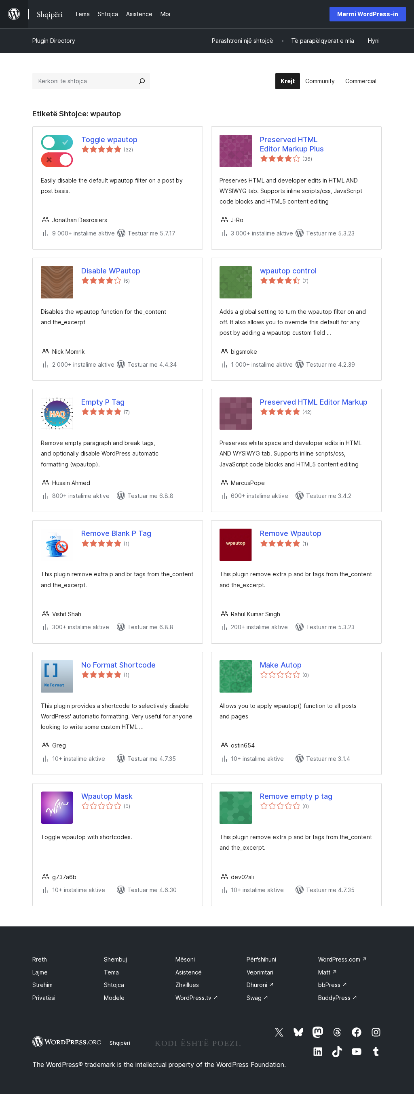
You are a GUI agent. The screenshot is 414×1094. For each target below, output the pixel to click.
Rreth (39, 959)
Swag (257, 997)
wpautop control (288, 271)
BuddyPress (337, 997)
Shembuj (115, 959)
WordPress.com (342, 959)
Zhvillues (187, 984)
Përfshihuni (261, 959)
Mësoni (185, 959)
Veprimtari (260, 972)
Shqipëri (120, 1042)
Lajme (40, 972)
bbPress (332, 984)
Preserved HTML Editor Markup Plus (292, 144)
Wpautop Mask (107, 796)
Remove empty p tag (296, 796)
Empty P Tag (103, 402)
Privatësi (43, 997)
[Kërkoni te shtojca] (142, 81)
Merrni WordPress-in (367, 13)
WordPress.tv (196, 997)
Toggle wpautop (109, 139)
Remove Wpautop (290, 533)
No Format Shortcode (118, 665)
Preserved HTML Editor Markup (314, 402)
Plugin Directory (53, 40)
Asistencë (188, 972)
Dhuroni (260, 984)
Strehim (42, 984)
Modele (114, 997)
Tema (111, 972)
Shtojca (114, 984)
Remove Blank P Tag (116, 533)
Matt (327, 972)
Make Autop (281, 665)
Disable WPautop (110, 271)
